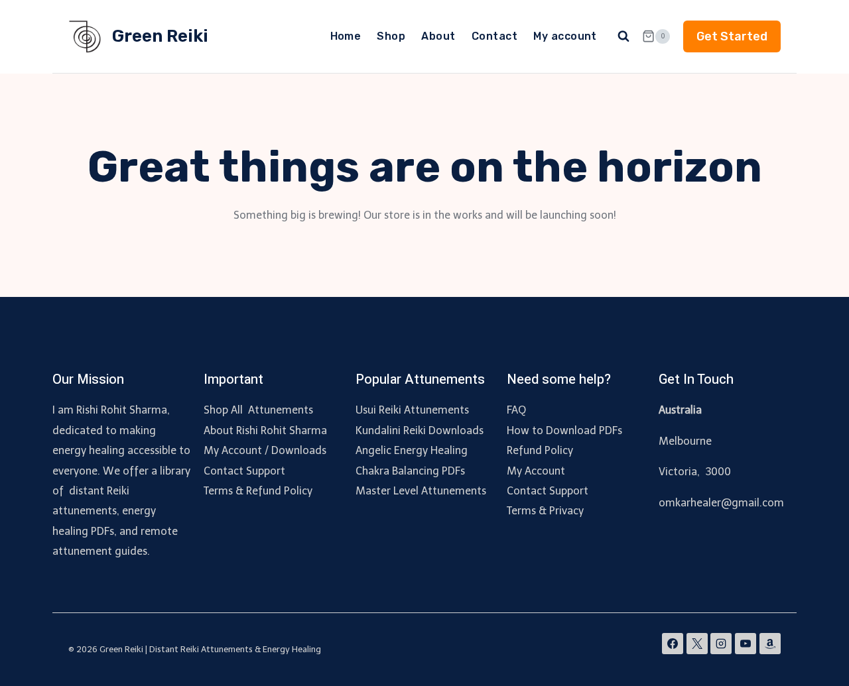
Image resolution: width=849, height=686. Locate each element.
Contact (494, 36)
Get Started (731, 36)
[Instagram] (721, 643)
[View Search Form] (623, 36)
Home (345, 36)
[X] (697, 643)
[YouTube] (745, 643)
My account (565, 36)
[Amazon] (770, 643)
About (438, 36)
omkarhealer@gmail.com (721, 502)
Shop (391, 36)
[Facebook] (672, 643)
